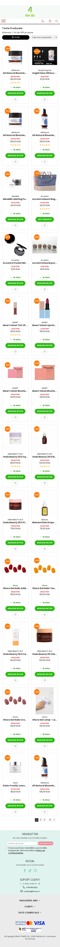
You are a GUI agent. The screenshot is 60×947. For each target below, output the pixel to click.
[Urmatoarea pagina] (54, 820)
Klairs (15, 783)
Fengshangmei (44, 70)
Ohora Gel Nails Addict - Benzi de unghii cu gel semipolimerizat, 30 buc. (15, 588)
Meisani (44, 519)
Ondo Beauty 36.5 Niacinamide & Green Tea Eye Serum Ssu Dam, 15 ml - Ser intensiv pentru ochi (44, 456)
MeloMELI (15, 196)
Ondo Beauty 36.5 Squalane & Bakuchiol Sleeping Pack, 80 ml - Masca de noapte (15, 456)
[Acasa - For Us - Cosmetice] (30, 12)
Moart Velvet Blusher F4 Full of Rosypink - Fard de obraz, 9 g (15, 390)
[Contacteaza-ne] (43, 21)
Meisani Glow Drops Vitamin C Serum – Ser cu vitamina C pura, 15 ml (44, 522)
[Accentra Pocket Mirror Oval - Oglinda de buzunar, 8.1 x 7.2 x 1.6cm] (15, 245)
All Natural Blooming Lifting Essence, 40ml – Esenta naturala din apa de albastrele (44, 785)
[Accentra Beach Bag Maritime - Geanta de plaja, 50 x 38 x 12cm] (44, 181)
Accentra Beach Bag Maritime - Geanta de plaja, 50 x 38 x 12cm (44, 199)
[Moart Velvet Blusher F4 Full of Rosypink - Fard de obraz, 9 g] (15, 372)
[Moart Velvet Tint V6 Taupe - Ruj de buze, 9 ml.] (15, 308)
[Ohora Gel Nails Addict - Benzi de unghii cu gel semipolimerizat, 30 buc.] (15, 569)
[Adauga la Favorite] (15, 99)
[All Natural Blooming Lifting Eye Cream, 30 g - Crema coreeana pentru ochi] (15, 56)
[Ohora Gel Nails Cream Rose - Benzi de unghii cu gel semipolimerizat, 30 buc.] (15, 700)
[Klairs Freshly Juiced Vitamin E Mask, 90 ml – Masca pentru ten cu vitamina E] (15, 766)
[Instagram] (35, 870)
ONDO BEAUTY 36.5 (15, 454)
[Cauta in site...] (57, 21)
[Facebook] (24, 870)
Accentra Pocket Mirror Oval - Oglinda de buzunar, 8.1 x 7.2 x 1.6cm (15, 262)
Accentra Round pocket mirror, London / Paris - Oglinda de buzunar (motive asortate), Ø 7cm (44, 262)
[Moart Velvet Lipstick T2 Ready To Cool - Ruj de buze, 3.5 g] (44, 308)
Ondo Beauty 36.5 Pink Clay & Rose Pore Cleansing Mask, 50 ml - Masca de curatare (15, 522)
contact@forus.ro (31, 891)
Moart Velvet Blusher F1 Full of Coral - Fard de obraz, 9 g (44, 390)
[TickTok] (30, 870)
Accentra (45, 196)
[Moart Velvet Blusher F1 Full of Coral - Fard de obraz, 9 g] (44, 372)
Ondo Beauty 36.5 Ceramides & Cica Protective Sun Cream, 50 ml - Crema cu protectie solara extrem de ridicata (15, 654)
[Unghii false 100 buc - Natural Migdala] (44, 56)
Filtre (17, 37)
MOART (15, 322)
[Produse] (3, 22)
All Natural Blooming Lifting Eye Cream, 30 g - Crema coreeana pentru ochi (15, 73)
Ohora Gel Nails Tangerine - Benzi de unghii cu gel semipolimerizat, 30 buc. (44, 588)
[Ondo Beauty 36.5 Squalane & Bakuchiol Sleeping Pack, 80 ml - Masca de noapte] (15, 437)
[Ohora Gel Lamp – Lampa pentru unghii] (44, 700)
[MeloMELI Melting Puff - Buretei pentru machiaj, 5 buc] (15, 181)
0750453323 (31, 887)
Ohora (15, 585)
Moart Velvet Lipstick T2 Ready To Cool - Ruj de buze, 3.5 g (44, 325)
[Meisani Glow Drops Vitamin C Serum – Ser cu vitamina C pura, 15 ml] (44, 503)
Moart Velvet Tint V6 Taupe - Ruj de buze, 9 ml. (15, 325)
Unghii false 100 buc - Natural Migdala (44, 73)
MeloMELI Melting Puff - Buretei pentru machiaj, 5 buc (15, 199)
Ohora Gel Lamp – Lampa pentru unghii (44, 719)
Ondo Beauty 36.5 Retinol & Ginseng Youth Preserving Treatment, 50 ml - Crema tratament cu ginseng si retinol (44, 654)
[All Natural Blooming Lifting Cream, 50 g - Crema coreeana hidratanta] (15, 118)
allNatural (15, 70)
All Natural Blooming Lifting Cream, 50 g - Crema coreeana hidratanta (15, 135)
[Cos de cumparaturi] (50, 21)
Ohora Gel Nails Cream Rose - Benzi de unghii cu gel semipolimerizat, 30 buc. (15, 719)
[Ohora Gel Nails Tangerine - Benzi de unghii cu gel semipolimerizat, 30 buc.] (44, 569)
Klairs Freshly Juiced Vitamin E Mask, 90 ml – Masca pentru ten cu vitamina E (15, 785)
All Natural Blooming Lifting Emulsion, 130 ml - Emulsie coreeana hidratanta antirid (44, 135)
